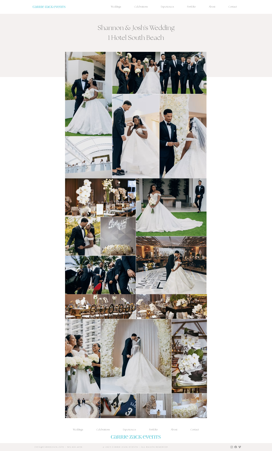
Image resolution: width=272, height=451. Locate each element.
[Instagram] (231, 447)
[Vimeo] (239, 447)
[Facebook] (235, 447)
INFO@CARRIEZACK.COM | (51, 447)
